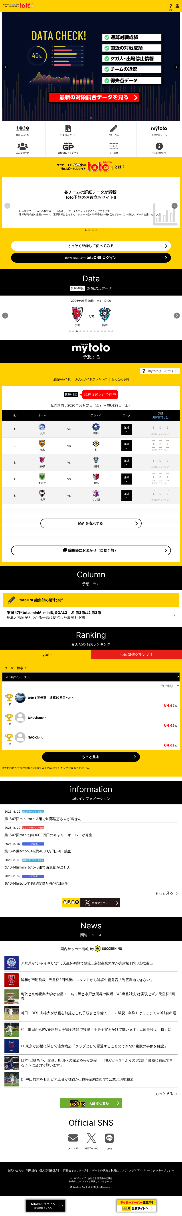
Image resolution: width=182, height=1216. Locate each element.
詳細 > (126, 429)
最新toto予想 (62, 379)
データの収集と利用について (109, 1170)
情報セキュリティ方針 (76, 1170)
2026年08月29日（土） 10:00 (91, 313)
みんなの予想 (120, 379)
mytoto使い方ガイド (162, 371)
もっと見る (164, 893)
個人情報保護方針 (50, 1170)
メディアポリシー (139, 1170)
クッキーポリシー (163, 1170)
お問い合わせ (16, 1170)
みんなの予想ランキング (91, 379)
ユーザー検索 (13, 668)
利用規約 (31, 1170)
